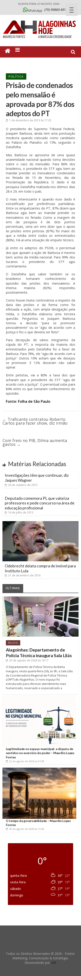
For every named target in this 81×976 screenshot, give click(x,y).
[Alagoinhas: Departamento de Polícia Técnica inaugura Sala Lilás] (40, 598)
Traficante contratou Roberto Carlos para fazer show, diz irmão (35, 421)
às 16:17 (28, 660)
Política (16, 76)
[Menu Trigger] (71, 9)
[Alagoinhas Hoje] (40, 18)
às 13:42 (26, 829)
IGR (53, 962)
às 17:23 (30, 120)
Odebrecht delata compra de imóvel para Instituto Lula (40, 568)
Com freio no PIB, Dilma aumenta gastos (34, 442)
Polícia (13, 642)
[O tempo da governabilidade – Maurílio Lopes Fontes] (39, 769)
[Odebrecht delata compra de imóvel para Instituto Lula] (40, 522)
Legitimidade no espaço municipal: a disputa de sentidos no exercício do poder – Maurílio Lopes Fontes (40, 753)
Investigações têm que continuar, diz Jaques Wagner (37, 478)
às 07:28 (26, 761)
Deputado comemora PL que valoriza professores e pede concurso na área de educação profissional (39, 503)
